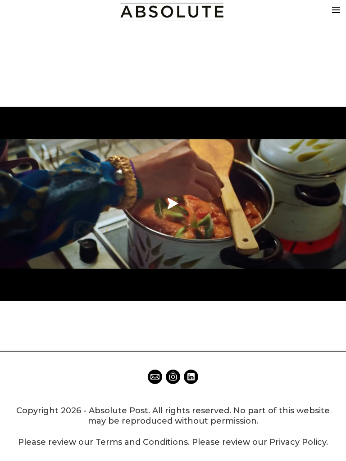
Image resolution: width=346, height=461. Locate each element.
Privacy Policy (297, 442)
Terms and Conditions (142, 442)
